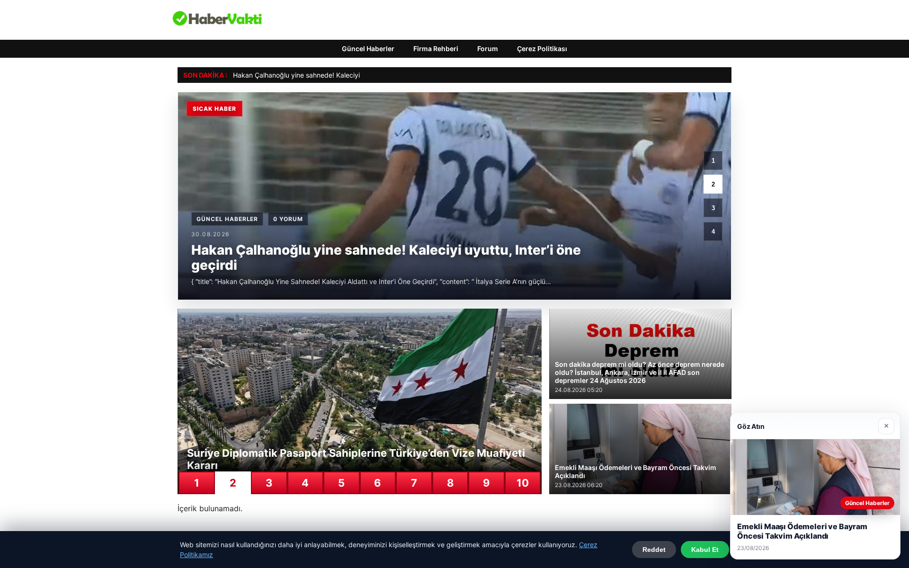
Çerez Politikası (542, 48)
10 (523, 483)
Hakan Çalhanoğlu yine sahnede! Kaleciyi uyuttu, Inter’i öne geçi (332, 75)
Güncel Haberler (368, 48)
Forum (487, 48)
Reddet (654, 549)
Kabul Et (705, 549)
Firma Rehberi (435, 48)
